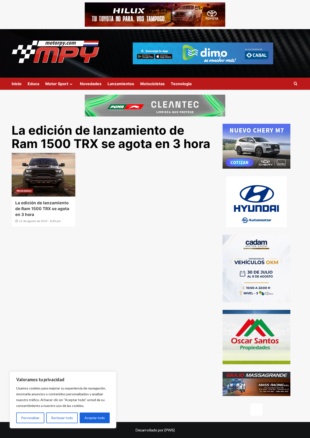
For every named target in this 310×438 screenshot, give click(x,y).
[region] (63, 400)
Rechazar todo (62, 418)
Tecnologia (181, 83)
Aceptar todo (95, 418)
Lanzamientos (121, 83)
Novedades (90, 83)
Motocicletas (152, 83)
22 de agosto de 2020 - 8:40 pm (40, 221)
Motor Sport (56, 83)
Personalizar (30, 418)
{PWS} (169, 430)
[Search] (296, 84)
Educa (33, 83)
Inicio (17, 83)
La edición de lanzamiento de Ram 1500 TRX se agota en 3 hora (42, 208)
